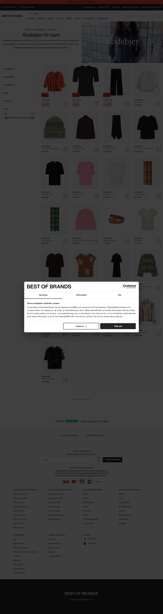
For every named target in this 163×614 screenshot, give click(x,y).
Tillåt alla (118, 326)
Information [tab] (81, 295)
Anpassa (80, 326)
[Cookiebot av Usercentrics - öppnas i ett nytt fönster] (125, 286)
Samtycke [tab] (43, 295)
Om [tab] (119, 295)
